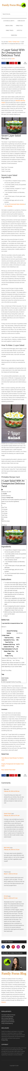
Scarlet (5, 493)
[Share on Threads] (19, 63)
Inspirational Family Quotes (7, 1020)
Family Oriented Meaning (7, 1023)
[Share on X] (7, 63)
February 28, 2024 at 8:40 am (11, 791)
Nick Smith (7, 847)
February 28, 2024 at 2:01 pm (11, 815)
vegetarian (4, 680)
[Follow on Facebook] (3, 947)
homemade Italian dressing (17, 204)
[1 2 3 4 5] (2, 519)
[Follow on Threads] (23, 947)
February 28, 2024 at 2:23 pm (11, 849)
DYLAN (6, 896)
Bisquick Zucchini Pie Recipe (7, 1021)
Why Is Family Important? (7, 1018)
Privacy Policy (4, 1040)
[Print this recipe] (2, 489)
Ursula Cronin (7, 813)
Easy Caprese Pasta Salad (8, 769)
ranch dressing (8, 206)
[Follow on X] (8, 947)
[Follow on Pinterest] (13, 947)
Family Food (9, 497)
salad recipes (4, 678)
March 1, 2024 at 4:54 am (10, 874)
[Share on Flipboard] (16, 63)
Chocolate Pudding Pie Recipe (8, 1014)
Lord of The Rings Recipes (7, 1016)
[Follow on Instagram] (18, 947)
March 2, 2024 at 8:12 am (10, 898)
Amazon (3, 1002)
